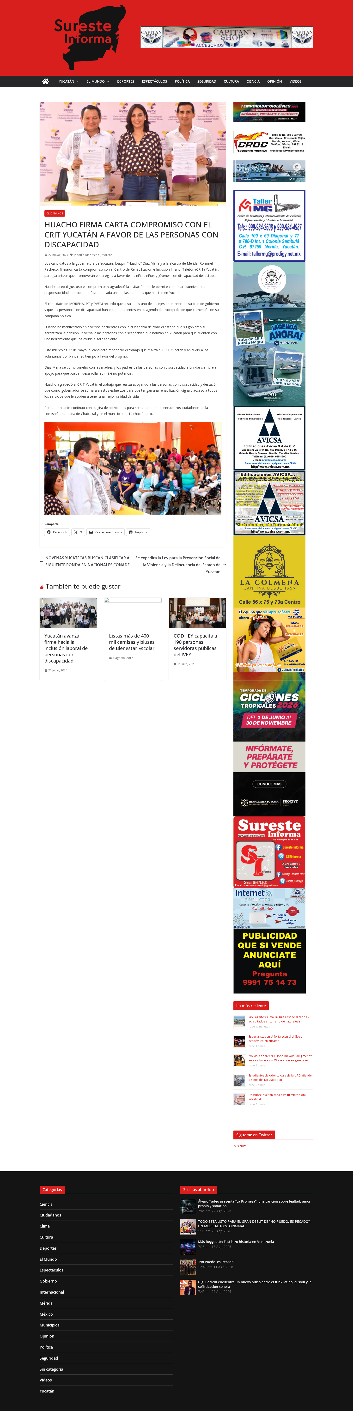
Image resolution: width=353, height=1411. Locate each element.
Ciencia (253, 81)
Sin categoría (51, 1369)
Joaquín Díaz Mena (86, 255)
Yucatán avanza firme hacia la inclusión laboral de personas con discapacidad (66, 648)
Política (182, 81)
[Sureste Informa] (45, 81)
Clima (45, 1226)
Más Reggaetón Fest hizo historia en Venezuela (236, 1241)
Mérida (46, 1303)
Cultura (231, 81)
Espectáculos (154, 81)
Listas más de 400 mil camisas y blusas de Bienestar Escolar (132, 642)
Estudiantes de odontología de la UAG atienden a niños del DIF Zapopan (281, 1077)
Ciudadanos (54, 213)
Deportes (125, 81)
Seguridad (206, 81)
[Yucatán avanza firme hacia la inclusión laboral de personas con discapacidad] (68, 601)
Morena (107, 255)
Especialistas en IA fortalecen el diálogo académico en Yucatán (275, 1038)
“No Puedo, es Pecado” (216, 1261)
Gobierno (48, 1281)
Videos (296, 81)
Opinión (274, 81)
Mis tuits (240, 1146)
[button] (76, 81)
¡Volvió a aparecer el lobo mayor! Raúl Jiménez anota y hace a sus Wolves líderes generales (280, 1058)
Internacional (52, 1292)
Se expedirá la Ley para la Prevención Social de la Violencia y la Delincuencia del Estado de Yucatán (177, 564)
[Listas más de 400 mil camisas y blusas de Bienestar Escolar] (133, 601)
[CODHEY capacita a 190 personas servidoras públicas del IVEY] (197, 601)
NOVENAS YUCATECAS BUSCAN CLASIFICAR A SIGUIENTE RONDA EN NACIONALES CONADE (87, 561)
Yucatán (66, 81)
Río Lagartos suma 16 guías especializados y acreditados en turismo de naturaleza (279, 1019)
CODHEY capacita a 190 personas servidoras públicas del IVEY (195, 645)
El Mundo (96, 81)
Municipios (50, 1325)
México (46, 1314)
